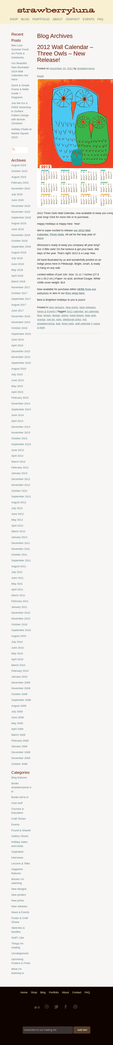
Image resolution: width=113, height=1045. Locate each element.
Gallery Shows (19, 836)
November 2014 (20, 403)
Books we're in (19, 797)
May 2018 (17, 269)
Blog (25, 19)
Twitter (56, 1009)
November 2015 (20, 357)
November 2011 (20, 548)
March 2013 (18, 461)
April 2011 (17, 589)
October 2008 (19, 763)
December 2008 (20, 752)
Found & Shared (21, 830)
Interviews (17, 857)
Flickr (37, 1009)
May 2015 (17, 386)
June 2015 (17, 380)
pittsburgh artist (72, 319)
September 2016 (21, 333)
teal (58, 323)
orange (41, 319)
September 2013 (21, 444)
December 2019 (20, 205)
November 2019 (20, 211)
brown (47, 315)
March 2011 (18, 595)
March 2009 (18, 734)
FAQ (100, 19)
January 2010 (19, 676)
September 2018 (21, 246)
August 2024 (18, 165)
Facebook (66, 1009)
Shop (14, 19)
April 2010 (17, 659)
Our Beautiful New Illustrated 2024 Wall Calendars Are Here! (20, 71)
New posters (18, 894)
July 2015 (17, 374)
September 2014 (21, 409)
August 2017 (18, 304)
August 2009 (18, 705)
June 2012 (17, 513)
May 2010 (17, 653)
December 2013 (20, 426)
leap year (90, 315)
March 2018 (18, 281)
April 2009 (17, 729)
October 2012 (19, 490)
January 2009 (19, 746)
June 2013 (17, 450)
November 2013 (20, 432)
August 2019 (18, 223)
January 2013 (19, 473)
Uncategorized (19, 953)
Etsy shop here (74, 293)
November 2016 (20, 322)
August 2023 (18, 177)
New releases (87, 307)
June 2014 (17, 415)
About (58, 19)
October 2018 (19, 240)
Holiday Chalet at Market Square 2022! (21, 133)
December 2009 (20, 682)
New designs (56, 307)
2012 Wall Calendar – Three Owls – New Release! (65, 53)
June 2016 (17, 339)
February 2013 (20, 467)
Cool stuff (17, 803)
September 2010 (21, 630)
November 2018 (20, 235)
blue (39, 315)
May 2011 (17, 583)
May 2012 (17, 519)
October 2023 (19, 171)
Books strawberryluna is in (21, 787)
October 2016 (19, 328)
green (65, 315)
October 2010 (19, 624)
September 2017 (21, 298)
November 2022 (20, 188)
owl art (51, 319)
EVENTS (88, 19)
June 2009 (17, 717)
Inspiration (17, 851)
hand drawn (77, 315)
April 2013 (17, 455)
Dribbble (47, 1009)
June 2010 (17, 647)
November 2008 (20, 758)
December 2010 (20, 612)
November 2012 (20, 484)
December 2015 (20, 351)
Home (24, 992)
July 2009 (17, 711)
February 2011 (19, 601)
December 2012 (20, 479)
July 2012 (17, 508)
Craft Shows (18, 818)
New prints (71, 307)
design (56, 315)
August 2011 (18, 566)
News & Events (46, 311)
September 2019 (21, 217)
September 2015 (21, 362)
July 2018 (17, 258)
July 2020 (17, 194)
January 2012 (19, 537)
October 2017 (19, 293)
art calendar (92, 311)
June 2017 (17, 310)
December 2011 (20, 543)
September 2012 (21, 496)
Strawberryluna (56, 12)
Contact (73, 19)
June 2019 (17, 229)
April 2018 (17, 275)
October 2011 (19, 554)
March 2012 (18, 531)
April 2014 (17, 421)
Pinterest (75, 1009)
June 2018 (17, 264)
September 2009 (21, 700)
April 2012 (17, 525)
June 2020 (17, 200)
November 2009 (20, 688)
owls (58, 319)
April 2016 (17, 345)
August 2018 (18, 252)
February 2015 (20, 397)
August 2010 (18, 636)
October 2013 (19, 438)
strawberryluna (85, 68)
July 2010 (17, 641)
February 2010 (20, 670)
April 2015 (17, 392)
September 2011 (21, 560)
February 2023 (20, 182)
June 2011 (17, 577)
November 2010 (20, 618)
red (84, 319)
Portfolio (41, 19)
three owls (68, 323)
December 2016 (20, 316)
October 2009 (19, 694)
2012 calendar (75, 311)
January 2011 (19, 607)
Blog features (19, 777)
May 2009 (17, 723)
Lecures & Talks (20, 863)
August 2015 (18, 368)
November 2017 (20, 287)
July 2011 (17, 572)
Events (15, 824)
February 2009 (20, 740)
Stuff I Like (17, 937)
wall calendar (83, 323)
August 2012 (18, 502)
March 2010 (18, 665)
